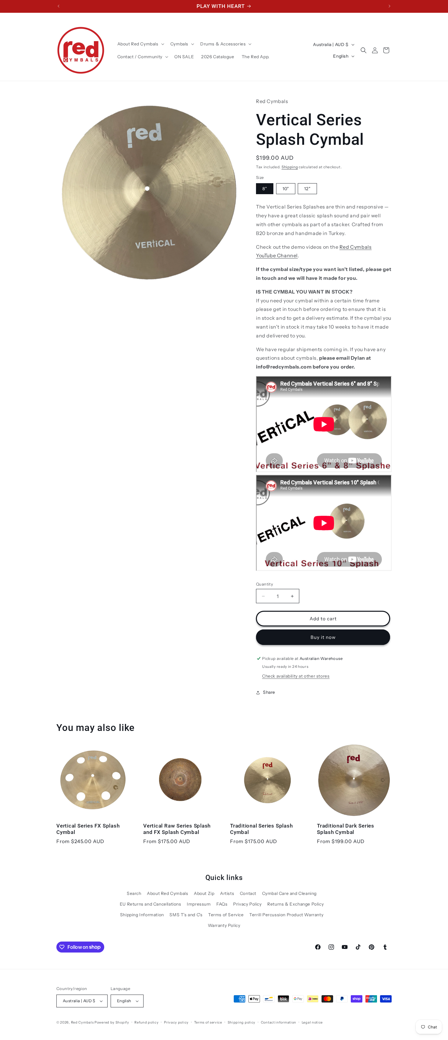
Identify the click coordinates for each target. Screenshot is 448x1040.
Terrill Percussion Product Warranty (286, 914)
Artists (227, 893)
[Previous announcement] (58, 6)
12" (307, 188)
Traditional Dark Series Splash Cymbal (345, 829)
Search (134, 893)
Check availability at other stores (295, 676)
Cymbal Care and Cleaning (289, 893)
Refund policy (146, 1022)
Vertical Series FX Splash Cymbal (88, 829)
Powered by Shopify (111, 1022)
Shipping (290, 167)
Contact (248, 893)
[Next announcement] (389, 6)
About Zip (204, 893)
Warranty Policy (224, 925)
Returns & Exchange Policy (295, 904)
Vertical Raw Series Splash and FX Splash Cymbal (177, 829)
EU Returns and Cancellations (150, 904)
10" (286, 188)
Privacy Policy (247, 904)
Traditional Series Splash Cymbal (261, 829)
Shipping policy (242, 1022)
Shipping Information (142, 914)
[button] (140, 43)
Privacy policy (176, 1022)
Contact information (278, 1022)
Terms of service (208, 1022)
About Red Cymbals (167, 893)
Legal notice (312, 1022)
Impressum (199, 904)
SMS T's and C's (185, 914)
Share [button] (269, 692)
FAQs (221, 904)
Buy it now (323, 637)
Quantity (264, 584)
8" (264, 188)
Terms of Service (226, 914)
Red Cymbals (82, 1022)
